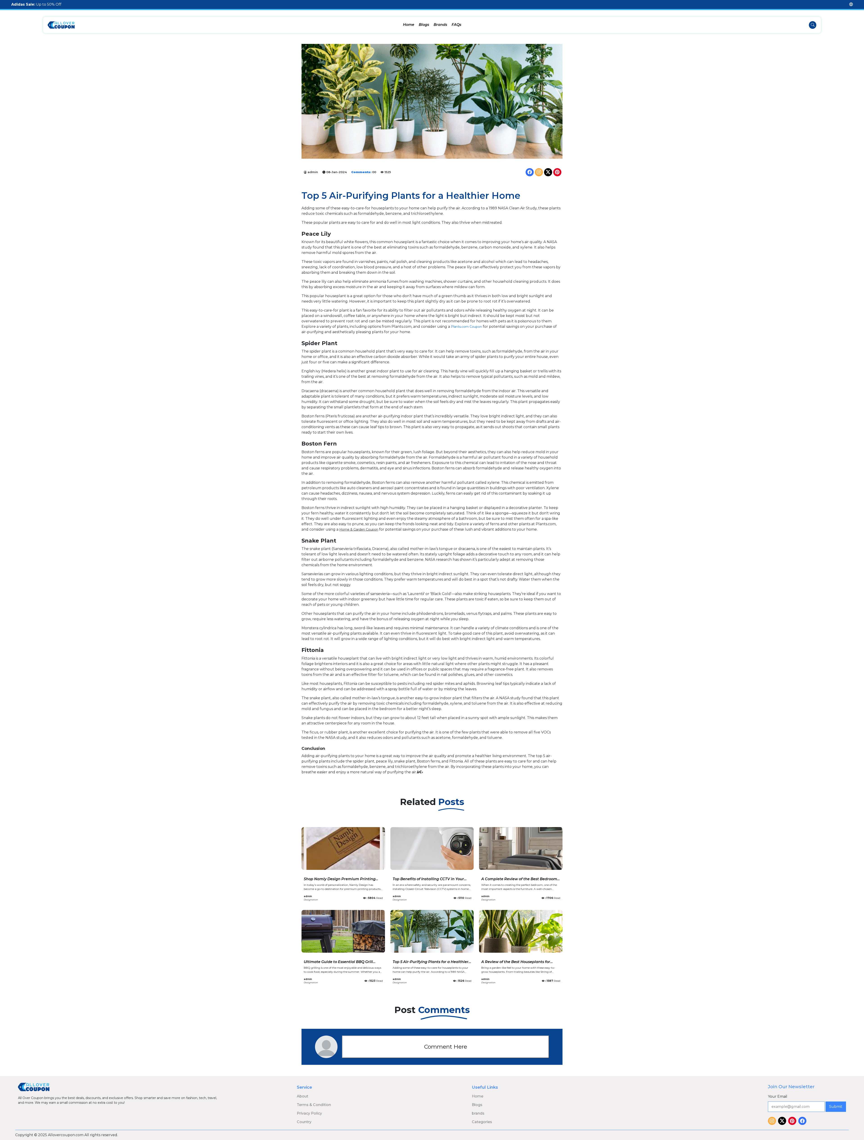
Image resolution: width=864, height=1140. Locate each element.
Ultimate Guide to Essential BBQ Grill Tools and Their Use (338, 964)
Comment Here (445, 1046)
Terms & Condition (314, 1105)
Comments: (361, 172)
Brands (440, 25)
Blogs (424, 25)
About (302, 1096)
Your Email (777, 1096)
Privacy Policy (309, 1113)
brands (478, 1113)
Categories (482, 1122)
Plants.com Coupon (466, 327)
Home (408, 25)
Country (304, 1122)
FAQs (456, 25)
